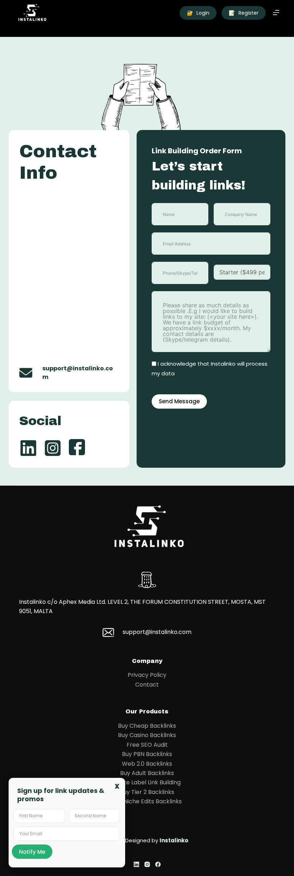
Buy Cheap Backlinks (147, 726)
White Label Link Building (147, 782)
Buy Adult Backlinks (147, 773)
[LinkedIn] (136, 864)
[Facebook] (158, 864)
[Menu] (276, 12)
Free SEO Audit (147, 745)
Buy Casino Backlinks (147, 735)
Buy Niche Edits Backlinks (147, 801)
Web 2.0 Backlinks (147, 764)
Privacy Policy (147, 675)
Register (244, 12)
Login (198, 12)
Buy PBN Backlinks (147, 754)
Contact (147, 684)
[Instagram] (147, 864)
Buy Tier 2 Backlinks (147, 792)
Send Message (179, 401)
